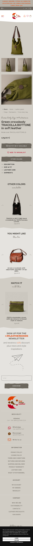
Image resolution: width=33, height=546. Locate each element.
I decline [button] (16, 540)
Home (11, 109)
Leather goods (19, 109)
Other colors (16, 159)
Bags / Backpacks (10, 112)
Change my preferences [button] (16, 542)
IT (23, 8)
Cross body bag (23, 112)
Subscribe (16, 386)
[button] (7, 164)
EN (26, 8)
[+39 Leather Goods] (16, 16)
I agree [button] (16, 538)
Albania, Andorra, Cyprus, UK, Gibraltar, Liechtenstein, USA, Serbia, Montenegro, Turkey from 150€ (16, 3)
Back (6, 109)
